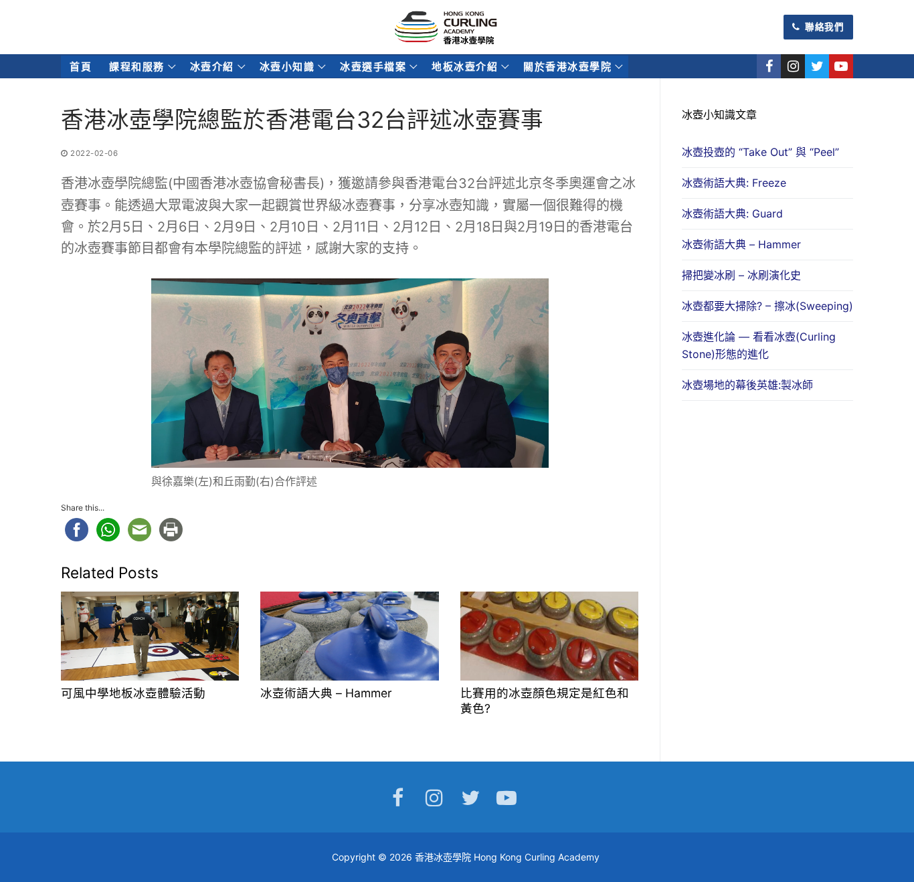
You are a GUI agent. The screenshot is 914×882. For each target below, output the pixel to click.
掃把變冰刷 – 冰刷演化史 (741, 275)
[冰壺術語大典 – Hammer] (349, 636)
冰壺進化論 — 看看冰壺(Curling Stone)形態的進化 (759, 345)
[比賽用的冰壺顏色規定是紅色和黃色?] (549, 636)
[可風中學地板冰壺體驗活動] (150, 636)
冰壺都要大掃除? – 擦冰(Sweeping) (767, 306)
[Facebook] (769, 66)
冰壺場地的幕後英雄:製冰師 (747, 384)
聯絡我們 (823, 26)
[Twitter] (817, 66)
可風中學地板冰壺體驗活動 (133, 693)
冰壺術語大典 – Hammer (326, 693)
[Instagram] (793, 66)
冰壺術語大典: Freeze (734, 182)
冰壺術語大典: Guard (732, 213)
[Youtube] (841, 66)
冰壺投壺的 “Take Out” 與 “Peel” (760, 152)
